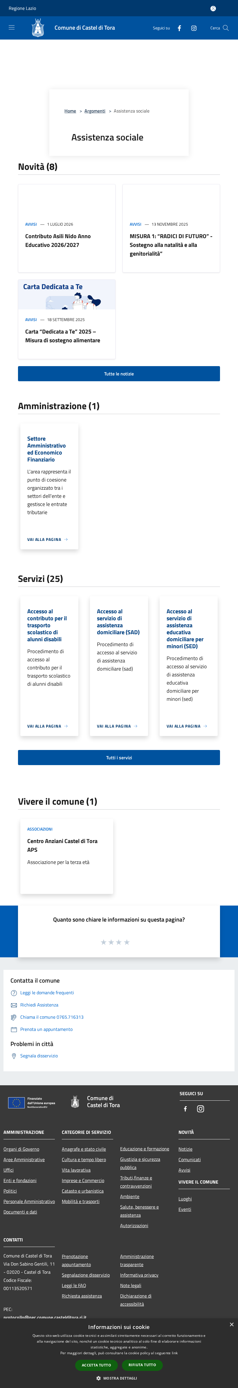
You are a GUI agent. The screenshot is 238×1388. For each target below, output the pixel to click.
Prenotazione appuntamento (76, 1260)
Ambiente (129, 1196)
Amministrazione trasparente (137, 1260)
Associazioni (40, 829)
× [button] (231, 1325)
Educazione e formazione (144, 1148)
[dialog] (119, 1353)
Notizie (185, 1148)
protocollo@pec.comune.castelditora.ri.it (44, 1317)
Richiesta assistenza (82, 1295)
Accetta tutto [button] (96, 1365)
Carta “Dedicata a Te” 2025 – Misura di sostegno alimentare (62, 336)
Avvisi (31, 224)
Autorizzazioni (134, 1225)
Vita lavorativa (76, 1169)
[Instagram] (191, 28)
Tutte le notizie (119, 373)
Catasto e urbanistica (83, 1190)
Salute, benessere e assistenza (139, 1210)
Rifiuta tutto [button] (142, 1364)
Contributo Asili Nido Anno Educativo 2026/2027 (58, 240)
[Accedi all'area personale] (213, 9)
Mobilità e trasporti (81, 1201)
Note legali (130, 1285)
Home (70, 110)
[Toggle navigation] (11, 27)
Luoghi (185, 1198)
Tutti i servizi (119, 757)
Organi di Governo (21, 1148)
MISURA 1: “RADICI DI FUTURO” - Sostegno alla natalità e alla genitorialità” (171, 244)
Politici (10, 1190)
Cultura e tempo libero (84, 1159)
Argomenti (94, 110)
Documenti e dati (20, 1211)
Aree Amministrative (24, 1159)
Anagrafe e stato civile (84, 1148)
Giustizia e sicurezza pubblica (140, 1163)
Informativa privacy (139, 1274)
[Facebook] (177, 28)
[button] (119, 1378)
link (175, 1352)
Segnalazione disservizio (86, 1274)
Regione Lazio (22, 8)
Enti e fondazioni (20, 1180)
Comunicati (189, 1159)
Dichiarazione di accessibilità (136, 1299)
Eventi (184, 1209)
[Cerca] (225, 27)
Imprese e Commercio (83, 1180)
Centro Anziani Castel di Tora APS (62, 845)
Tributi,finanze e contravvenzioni (136, 1181)
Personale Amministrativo (29, 1201)
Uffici (8, 1169)
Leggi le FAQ (74, 1285)
